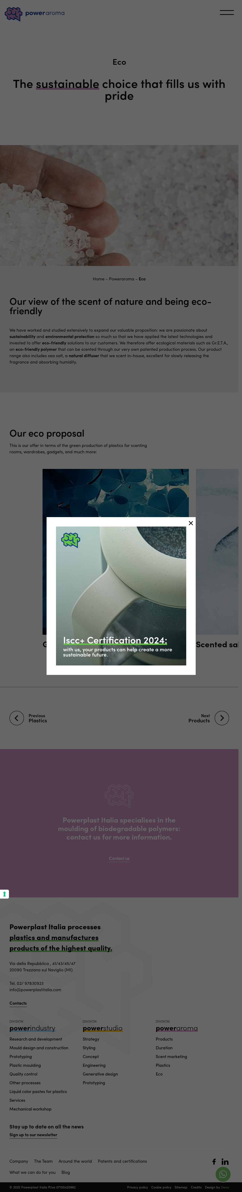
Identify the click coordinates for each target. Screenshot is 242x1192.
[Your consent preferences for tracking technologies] (4, 894)
